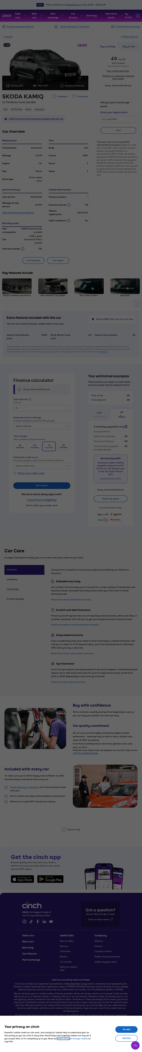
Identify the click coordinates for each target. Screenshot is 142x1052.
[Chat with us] (135, 1045)
